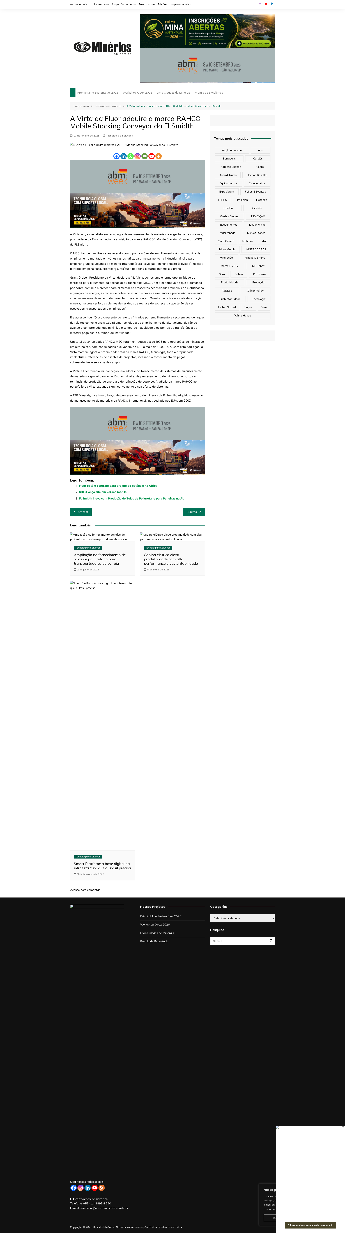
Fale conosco (147, 4)
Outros (239, 274)
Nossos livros (101, 4)
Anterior (83, 511)
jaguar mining (257, 224)
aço (260, 150)
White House (242, 315)
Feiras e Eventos (255, 191)
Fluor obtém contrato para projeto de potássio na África (118, 485)
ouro (222, 274)
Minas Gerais (227, 249)
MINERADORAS (256, 249)
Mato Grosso (226, 241)
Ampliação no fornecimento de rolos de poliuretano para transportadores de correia (100, 559)
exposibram (226, 191)
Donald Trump (228, 175)
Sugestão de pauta (124, 4)
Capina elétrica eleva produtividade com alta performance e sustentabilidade (171, 559)
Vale (264, 307)
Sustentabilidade (230, 299)
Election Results (256, 175)
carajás (258, 158)
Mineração (226, 257)
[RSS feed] (101, 1188)
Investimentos (228, 224)
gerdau (228, 208)
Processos (259, 274)
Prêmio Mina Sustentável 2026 (97, 92)
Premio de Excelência (209, 92)
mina (264, 241)
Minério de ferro (255, 257)
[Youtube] (151, 156)
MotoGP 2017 (229, 266)
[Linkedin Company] (87, 1188)
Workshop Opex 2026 (137, 92)
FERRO (222, 200)
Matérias (247, 241)
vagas (248, 307)
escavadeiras (257, 183)
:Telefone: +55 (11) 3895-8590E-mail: (99, 1203)
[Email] (144, 156)
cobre (260, 166)
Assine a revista (80, 4)
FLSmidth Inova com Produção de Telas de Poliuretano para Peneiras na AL (131, 498)
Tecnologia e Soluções (119, 135)
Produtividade (229, 282)
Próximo (192, 511)
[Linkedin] (123, 156)
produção (258, 282)
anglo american (232, 150)
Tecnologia (259, 299)
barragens (229, 158)
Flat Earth (242, 200)
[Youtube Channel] (94, 1188)
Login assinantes (180, 4)
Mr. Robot (258, 266)
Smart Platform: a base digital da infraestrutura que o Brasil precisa (102, 865)
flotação (261, 200)
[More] (158, 156)
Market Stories (256, 233)
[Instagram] (137, 156)
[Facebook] (116, 156)
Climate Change (231, 166)
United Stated (227, 307)
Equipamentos (229, 183)
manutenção (227, 233)
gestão (257, 208)
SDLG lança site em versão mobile (103, 492)
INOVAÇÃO (258, 216)
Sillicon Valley (255, 290)
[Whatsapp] (130, 156)
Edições (162, 4)
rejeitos (227, 290)
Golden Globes (229, 216)
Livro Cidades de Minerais (173, 92)
